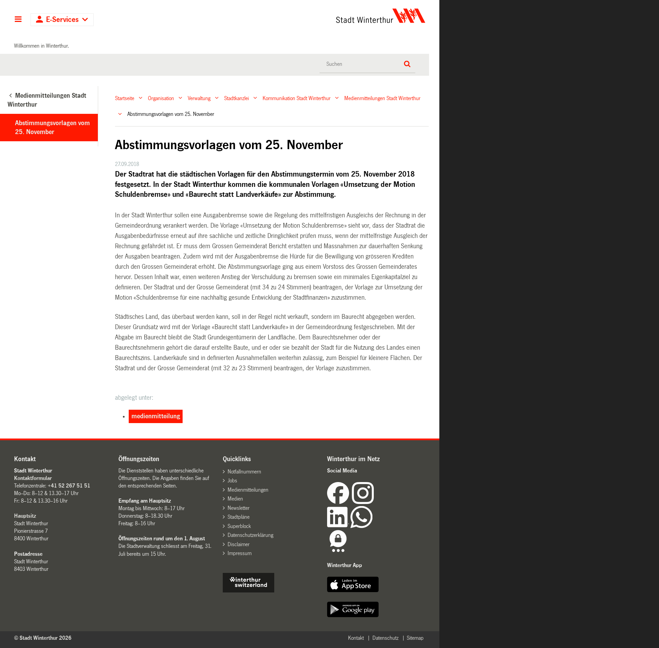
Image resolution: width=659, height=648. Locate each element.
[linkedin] (338, 526)
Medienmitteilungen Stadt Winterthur (382, 98)
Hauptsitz (25, 516)
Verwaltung (199, 98)
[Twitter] (374, 502)
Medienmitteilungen (248, 490)
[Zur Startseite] (316, 16)
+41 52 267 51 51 (69, 486)
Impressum (240, 553)
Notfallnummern (244, 472)
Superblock (239, 526)
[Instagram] (363, 502)
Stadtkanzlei (236, 98)
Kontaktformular (33, 478)
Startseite (124, 98)
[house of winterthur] (248, 590)
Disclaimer (239, 544)
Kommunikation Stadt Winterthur (297, 98)
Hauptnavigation (18, 20)
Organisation (161, 98)
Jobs (232, 480)
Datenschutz (385, 638)
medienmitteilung (155, 416)
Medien (235, 499)
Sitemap (415, 638)
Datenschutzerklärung (250, 535)
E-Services (62, 20)
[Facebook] (339, 502)
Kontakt (356, 638)
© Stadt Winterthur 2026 (42, 638)
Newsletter (239, 508)
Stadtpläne (239, 517)
